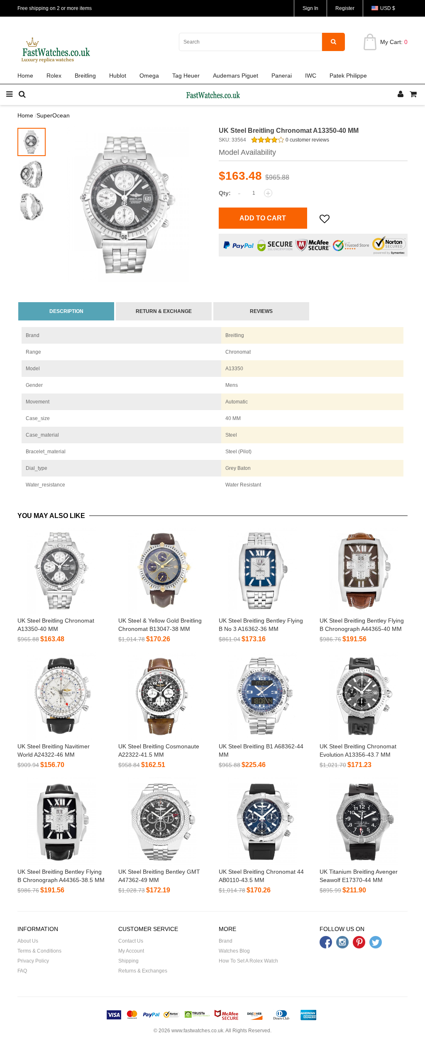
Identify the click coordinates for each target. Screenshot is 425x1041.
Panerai (281, 75)
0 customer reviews (306, 140)
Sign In (310, 8)
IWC (310, 75)
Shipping (128, 961)
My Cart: (394, 42)
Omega (149, 75)
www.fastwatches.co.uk (197, 1031)
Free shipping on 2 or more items (54, 8)
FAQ (22, 971)
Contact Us (130, 941)
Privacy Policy (33, 961)
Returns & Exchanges (142, 971)
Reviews (261, 311)
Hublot (117, 75)
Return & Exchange (164, 311)
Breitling (85, 75)
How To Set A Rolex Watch (248, 961)
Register (344, 8)
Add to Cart (262, 218)
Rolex (53, 75)
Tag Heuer (186, 75)
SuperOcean (53, 115)
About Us (27, 941)
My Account (131, 951)
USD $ (387, 8)
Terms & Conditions (39, 951)
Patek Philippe (348, 75)
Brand (225, 941)
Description (66, 311)
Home (25, 75)
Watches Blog (234, 951)
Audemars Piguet (235, 75)
